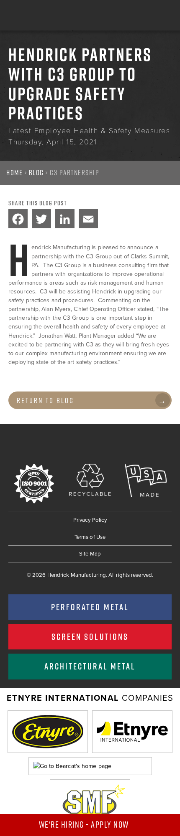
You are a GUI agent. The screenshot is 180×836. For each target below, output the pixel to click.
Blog (36, 173)
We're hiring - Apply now (85, 824)
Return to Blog (45, 400)
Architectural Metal (89, 666)
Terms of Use (90, 537)
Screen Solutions (89, 636)
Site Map (90, 554)
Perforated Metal (90, 607)
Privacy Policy (90, 520)
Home (14, 173)
